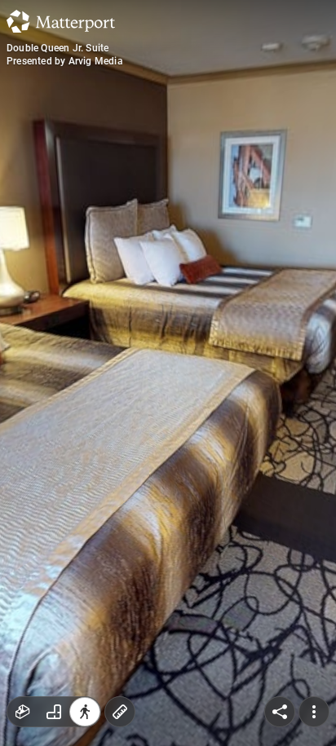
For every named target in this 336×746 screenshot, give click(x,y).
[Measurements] (119, 711)
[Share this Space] (279, 711)
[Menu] (313, 711)
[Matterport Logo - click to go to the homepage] (60, 21)
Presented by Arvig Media (65, 61)
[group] (54, 711)
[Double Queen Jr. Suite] (168, 373)
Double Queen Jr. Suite (57, 48)
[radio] (22, 711)
